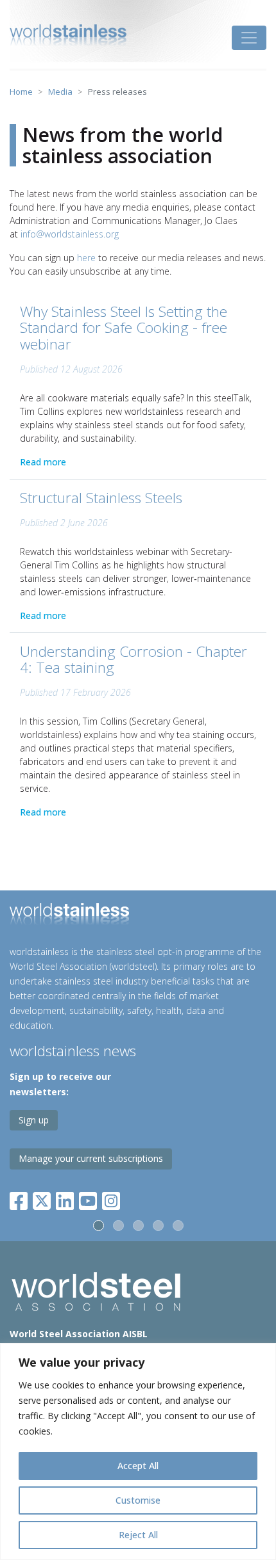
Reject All (138, 1535)
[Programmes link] (138, 916)
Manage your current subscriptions (91, 1158)
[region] (138, 1451)
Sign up (34, 1120)
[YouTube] (88, 1198)
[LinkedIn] (65, 1198)
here (86, 258)
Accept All (138, 1465)
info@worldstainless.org (70, 234)
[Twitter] (42, 1198)
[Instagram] (111, 1198)
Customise (138, 1500)
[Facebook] (21, 1198)
